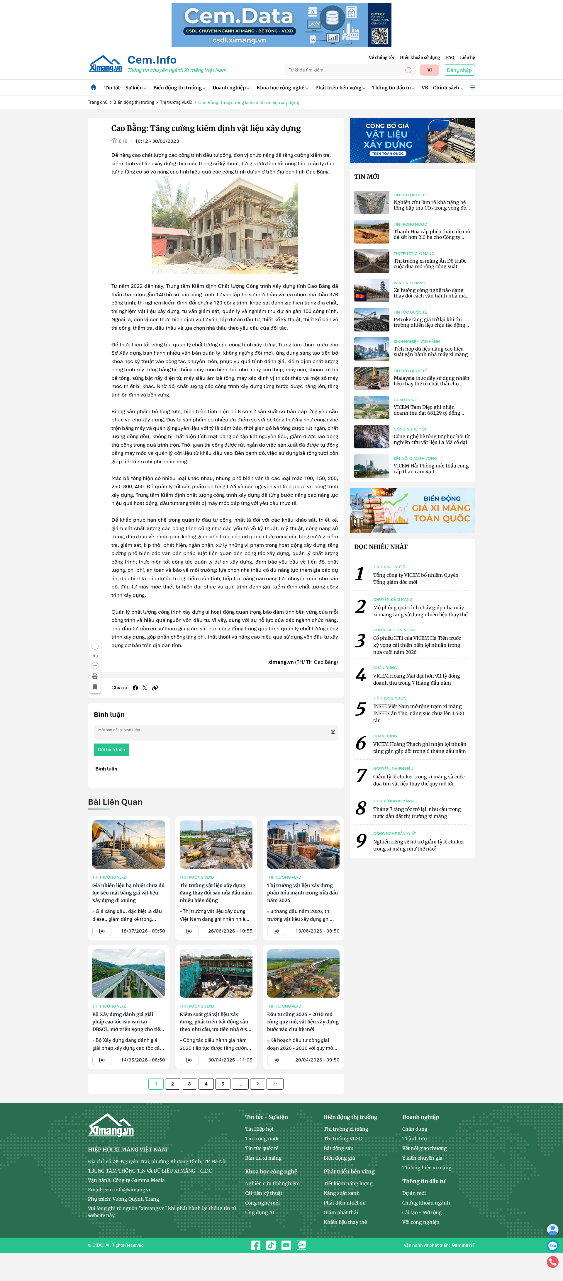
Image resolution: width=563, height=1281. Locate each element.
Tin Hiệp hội (259, 1129)
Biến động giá (339, 1158)
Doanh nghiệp (229, 88)
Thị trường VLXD (176, 102)
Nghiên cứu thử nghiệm (272, 1183)
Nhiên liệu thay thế (345, 1222)
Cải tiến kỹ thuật (263, 1193)
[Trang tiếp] (257, 1084)
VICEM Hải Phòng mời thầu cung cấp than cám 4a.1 (431, 468)
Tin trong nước (410, 224)
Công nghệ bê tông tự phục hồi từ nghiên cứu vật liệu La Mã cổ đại (431, 439)
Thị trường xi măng (414, 253)
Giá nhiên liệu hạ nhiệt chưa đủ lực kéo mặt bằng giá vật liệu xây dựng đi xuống (128, 892)
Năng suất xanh (342, 1193)
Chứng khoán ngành (426, 1203)
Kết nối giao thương (415, 458)
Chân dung (406, 399)
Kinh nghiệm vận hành (417, 341)
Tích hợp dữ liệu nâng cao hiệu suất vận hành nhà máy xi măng (431, 351)
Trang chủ (98, 102)
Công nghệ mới (410, 429)
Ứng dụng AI (259, 1212)
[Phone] (553, 1262)
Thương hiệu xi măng (427, 1168)
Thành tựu (414, 1138)
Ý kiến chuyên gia (422, 1158)
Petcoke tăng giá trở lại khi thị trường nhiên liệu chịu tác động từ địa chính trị (429, 325)
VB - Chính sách (440, 88)
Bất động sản (339, 1148)
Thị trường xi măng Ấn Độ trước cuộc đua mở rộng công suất (430, 263)
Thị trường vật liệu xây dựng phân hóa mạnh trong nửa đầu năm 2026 (302, 892)
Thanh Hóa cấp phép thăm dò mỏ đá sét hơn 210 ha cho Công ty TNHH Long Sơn (432, 237)
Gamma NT (463, 1245)
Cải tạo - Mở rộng (422, 1212)
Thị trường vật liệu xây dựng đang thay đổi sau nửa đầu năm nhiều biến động (216, 892)
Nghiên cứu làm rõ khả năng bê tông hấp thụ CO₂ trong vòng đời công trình (431, 207)
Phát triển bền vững (338, 88)
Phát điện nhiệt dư (345, 1203)
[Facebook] (135, 687)
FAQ (450, 57)
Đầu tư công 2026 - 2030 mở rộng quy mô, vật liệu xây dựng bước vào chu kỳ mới (303, 1021)
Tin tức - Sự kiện (123, 88)
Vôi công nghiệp (420, 1222)
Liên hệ (467, 57)
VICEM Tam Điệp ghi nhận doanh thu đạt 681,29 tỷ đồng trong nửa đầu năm (427, 412)
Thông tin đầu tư (391, 88)
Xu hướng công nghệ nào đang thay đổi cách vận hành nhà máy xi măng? (431, 295)
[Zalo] (553, 1245)
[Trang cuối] (275, 1084)
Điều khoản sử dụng (420, 57)
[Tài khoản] (553, 1229)
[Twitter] (145, 687)
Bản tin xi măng (409, 282)
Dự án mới (414, 1193)
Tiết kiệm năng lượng (348, 1183)
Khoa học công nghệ (280, 88)
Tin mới (366, 176)
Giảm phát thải (341, 1212)
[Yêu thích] (95, 687)
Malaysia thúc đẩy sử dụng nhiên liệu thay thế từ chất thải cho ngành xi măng (431, 383)
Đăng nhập (459, 70)
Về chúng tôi (381, 57)
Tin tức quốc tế (410, 195)
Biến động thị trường (177, 88)
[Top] (281, 24)
